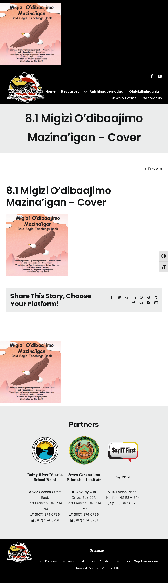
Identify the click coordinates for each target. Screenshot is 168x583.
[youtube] (160, 76)
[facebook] (152, 76)
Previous (155, 169)
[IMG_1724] (25, 70)
